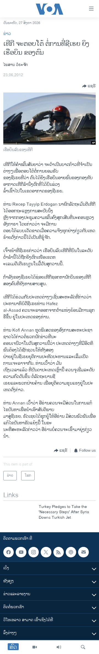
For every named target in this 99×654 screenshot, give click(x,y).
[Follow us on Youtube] (21, 552)
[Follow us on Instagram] (33, 552)
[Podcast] (71, 552)
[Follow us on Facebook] (8, 552)
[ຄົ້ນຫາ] (83, 647)
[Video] (34, 647)
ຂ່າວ (7, 34)
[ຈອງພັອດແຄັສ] (83, 552)
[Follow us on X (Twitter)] (46, 552)
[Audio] (59, 647)
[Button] (89, 86)
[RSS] (58, 552)
